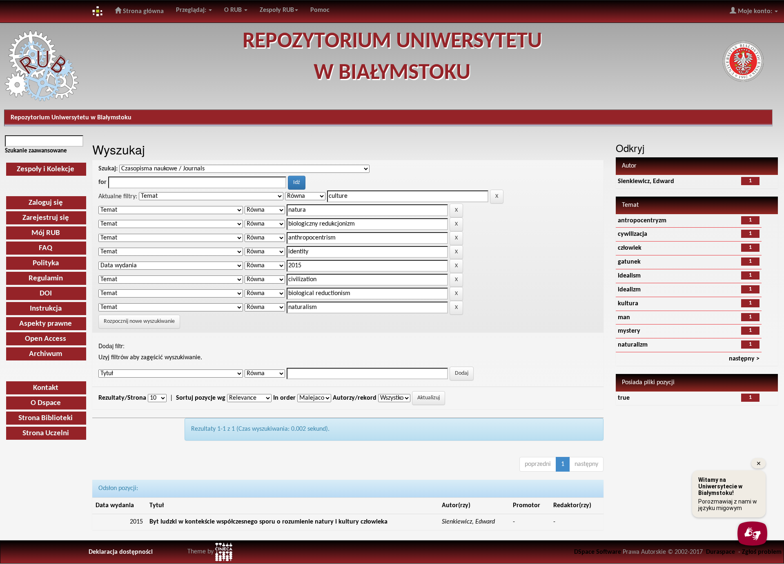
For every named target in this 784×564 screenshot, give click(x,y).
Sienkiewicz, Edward (646, 181)
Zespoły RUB (277, 10)
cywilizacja (632, 234)
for (102, 182)
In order (284, 398)
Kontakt (45, 388)
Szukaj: (108, 169)
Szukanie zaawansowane (36, 151)
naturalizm (633, 345)
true (624, 398)
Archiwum (45, 354)
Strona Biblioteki (45, 418)
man (624, 317)
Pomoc (320, 10)
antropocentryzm (642, 220)
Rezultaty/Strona (122, 398)
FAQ (45, 248)
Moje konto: (755, 11)
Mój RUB (45, 233)
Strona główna (142, 11)
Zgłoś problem (762, 552)
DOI (46, 294)
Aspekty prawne (45, 324)
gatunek (629, 262)
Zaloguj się (46, 203)
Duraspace (720, 552)
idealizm (629, 289)
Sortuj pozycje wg (200, 398)
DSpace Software (597, 552)
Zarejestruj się (45, 218)
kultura (628, 303)
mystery (629, 331)
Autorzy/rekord (354, 398)
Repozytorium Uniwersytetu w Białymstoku (71, 117)
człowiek (629, 248)
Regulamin (46, 278)
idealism (629, 276)
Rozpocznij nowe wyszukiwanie (139, 321)
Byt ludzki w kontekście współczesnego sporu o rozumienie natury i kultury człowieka (268, 522)
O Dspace (46, 403)
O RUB (233, 10)
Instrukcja (46, 309)
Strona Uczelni (45, 433)
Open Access (45, 339)
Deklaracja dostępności (121, 552)
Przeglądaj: (192, 10)
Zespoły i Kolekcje (45, 169)
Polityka (46, 263)
